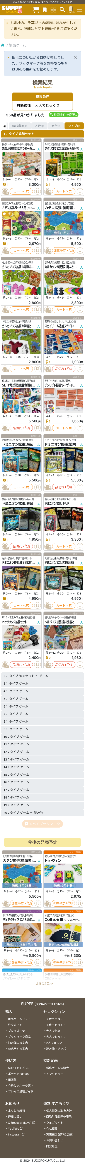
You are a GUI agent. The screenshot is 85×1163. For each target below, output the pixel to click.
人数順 (39, 126)
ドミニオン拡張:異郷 (17, 503)
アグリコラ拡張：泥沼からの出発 (62, 148)
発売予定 (60, 250)
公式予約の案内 (18, 1048)
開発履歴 (52, 1146)
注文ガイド (15, 1025)
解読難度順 (19, 126)
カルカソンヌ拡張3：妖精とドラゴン (21, 326)
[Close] (75, 57)
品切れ (59, 369)
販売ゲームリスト (19, 1019)
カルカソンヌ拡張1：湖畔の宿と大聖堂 (22, 267)
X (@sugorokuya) (20, 1122)
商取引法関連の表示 (59, 1116)
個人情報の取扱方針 (59, 1110)
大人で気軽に (54, 1030)
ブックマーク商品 (19, 1036)
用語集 (12, 1079)
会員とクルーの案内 (21, 1085)
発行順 (56, 126)
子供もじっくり (56, 1025)
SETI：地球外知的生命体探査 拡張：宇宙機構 (26, 385)
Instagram (14, 1134)
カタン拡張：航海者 (59, 208)
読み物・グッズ (56, 1048)
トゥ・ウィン (53, 860)
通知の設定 (15, 1116)
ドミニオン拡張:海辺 (17, 444)
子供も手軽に (54, 1019)
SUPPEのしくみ (18, 1068)
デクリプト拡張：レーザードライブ (62, 385)
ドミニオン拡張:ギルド (57, 503)
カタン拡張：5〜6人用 (14, 208)
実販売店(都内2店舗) (60, 1134)
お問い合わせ (54, 1140)
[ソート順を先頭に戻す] (4, 126)
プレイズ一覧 (16, 1030)
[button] (63, 114)
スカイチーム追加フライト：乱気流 (63, 326)
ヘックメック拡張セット (14, 622)
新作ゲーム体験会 (57, 1068)
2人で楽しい (54, 1042)
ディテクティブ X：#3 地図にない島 (22, 919)
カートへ (20, 191)
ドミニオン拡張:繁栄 (60, 444)
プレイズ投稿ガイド (21, 1091)
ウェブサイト (54, 1122)
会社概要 (52, 1128)
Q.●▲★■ (54, 919)
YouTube (13, 1128)
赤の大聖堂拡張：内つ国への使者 (19, 148)
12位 (8, 213)
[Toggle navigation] (79, 9)
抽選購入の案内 (18, 1042)
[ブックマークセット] (44, 9)
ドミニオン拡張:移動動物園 (59, 562)
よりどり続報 (16, 1110)
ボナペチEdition (18, 1073)
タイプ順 (74, 126)
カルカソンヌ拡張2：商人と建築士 (63, 267)
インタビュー (54, 1073)
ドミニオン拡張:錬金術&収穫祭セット (22, 562)
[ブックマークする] (37, 191)
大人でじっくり (56, 1036)
